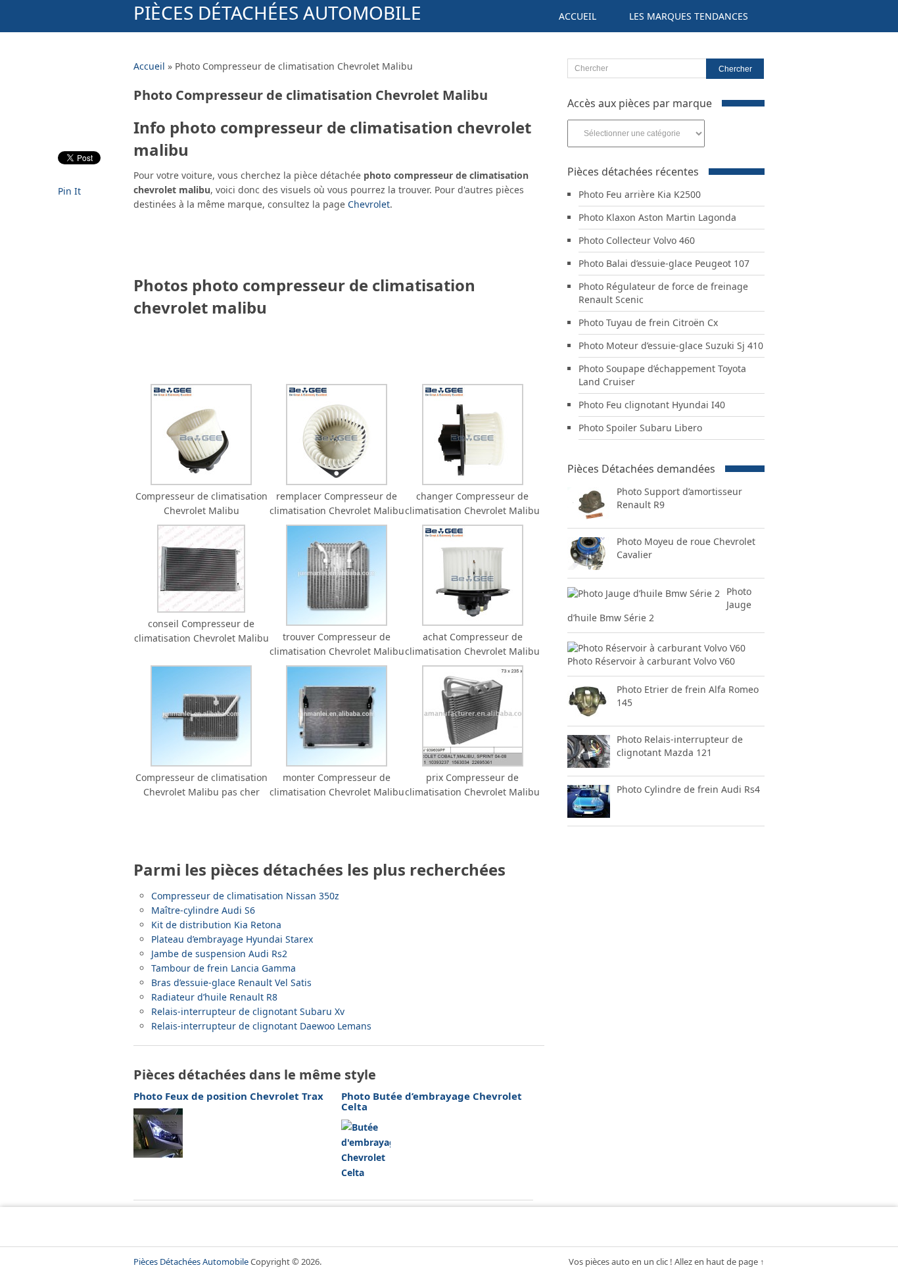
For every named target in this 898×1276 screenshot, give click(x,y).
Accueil (577, 16)
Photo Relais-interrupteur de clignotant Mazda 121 (680, 746)
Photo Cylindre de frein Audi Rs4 (688, 789)
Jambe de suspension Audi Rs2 (219, 953)
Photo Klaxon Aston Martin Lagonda (657, 217)
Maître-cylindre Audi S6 (203, 910)
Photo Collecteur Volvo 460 (637, 240)
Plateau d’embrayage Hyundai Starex (232, 939)
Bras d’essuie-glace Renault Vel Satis (231, 982)
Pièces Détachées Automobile (277, 12)
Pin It (69, 191)
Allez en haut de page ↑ (719, 1261)
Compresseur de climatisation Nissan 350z (245, 895)
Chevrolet (369, 204)
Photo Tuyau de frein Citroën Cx (648, 322)
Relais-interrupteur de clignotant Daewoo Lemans (261, 1026)
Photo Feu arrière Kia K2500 (640, 194)
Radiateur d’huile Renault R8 (214, 997)
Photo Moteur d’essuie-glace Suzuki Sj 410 (671, 345)
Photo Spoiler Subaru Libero (640, 427)
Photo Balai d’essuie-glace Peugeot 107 (664, 263)
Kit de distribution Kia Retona (216, 924)
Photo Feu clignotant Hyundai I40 (652, 404)
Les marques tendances (688, 16)
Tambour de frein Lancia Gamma (223, 968)
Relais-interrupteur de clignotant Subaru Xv (247, 1011)
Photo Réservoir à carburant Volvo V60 (651, 661)
